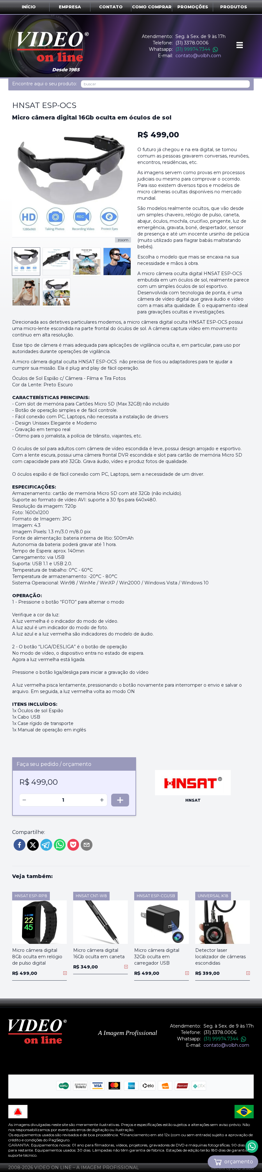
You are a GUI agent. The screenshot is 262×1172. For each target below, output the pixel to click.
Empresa (70, 6)
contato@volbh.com (198, 55)
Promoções (192, 6)
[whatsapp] (60, 845)
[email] (87, 845)
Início (29, 6)
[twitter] (33, 845)
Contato (111, 6)
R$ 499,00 (158, 134)
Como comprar (152, 6)
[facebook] (19, 845)
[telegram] (46, 845)
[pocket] (73, 845)
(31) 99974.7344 (192, 49)
